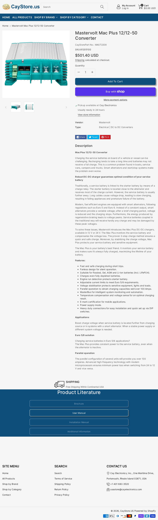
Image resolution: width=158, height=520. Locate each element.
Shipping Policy (62, 484)
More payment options (115, 99)
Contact (6, 494)
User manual (79, 413)
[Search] (102, 7)
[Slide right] (66, 107)
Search (58, 473)
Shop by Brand (10, 484)
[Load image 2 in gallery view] (29, 107)
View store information (89, 114)
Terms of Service (63, 478)
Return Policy (61, 489)
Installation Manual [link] (79, 422)
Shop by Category (12, 489)
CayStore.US (127, 511)
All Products (8, 478)
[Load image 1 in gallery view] (15, 107)
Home (5, 25)
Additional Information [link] (79, 431)
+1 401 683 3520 (119, 484)
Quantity (80, 65)
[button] (147, 6)
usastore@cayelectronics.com (126, 489)
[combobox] (74, 7)
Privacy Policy (61, 494)
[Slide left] (5, 107)
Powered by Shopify (145, 511)
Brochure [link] (79, 403)
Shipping (79, 60)
